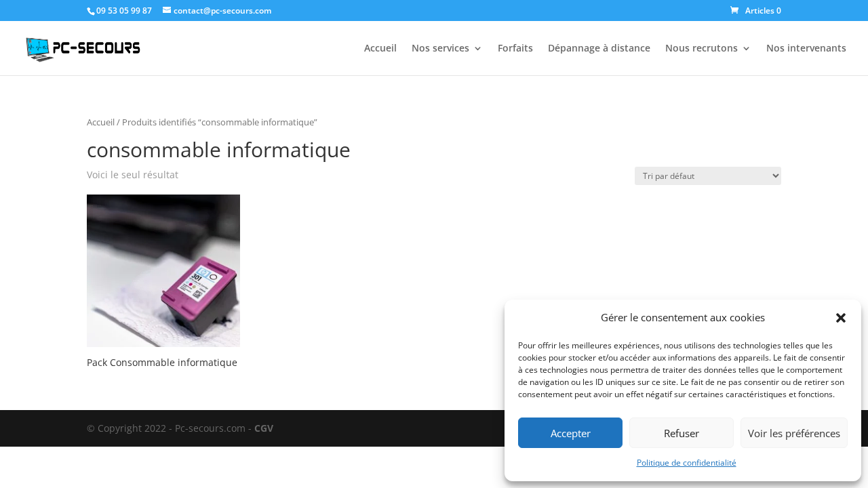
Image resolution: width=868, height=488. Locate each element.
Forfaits (515, 48)
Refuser (681, 433)
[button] (841, 318)
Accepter (571, 433)
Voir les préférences (794, 433)
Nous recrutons (701, 48)
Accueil (380, 48)
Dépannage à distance (599, 48)
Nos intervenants (806, 48)
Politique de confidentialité (686, 462)
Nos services (440, 48)
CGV (263, 428)
